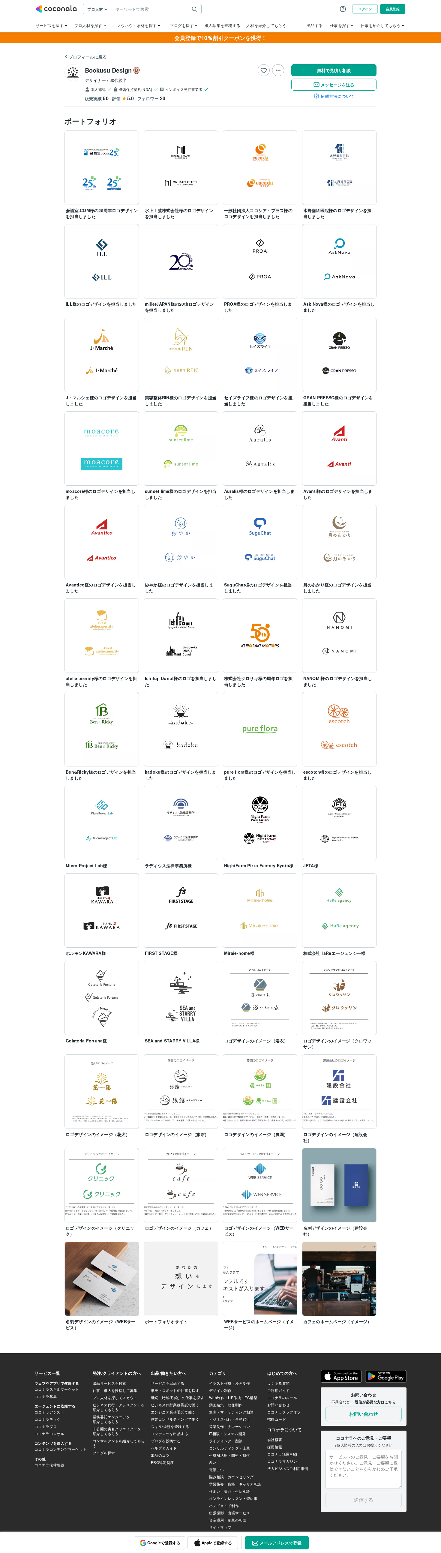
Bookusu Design (108, 70)
